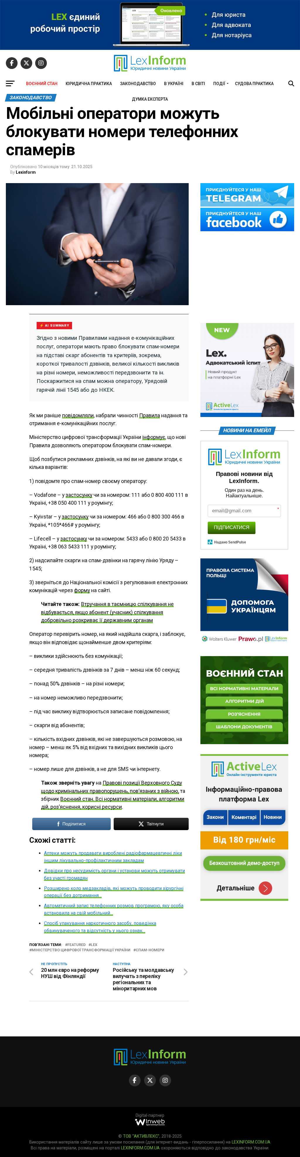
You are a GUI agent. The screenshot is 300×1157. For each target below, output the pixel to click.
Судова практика (254, 83)
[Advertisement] (247, 277)
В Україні (173, 83)
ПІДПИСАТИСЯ (231, 527)
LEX (94, 945)
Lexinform (26, 172)
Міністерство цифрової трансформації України (81, 950)
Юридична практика (89, 83)
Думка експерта (150, 99)
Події (219, 83)
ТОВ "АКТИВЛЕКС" (141, 1136)
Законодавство (138, 83)
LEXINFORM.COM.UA (251, 1142)
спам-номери (150, 950)
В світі (198, 83)
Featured (76, 945)
